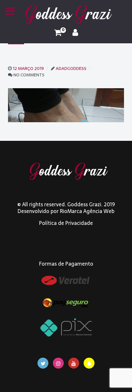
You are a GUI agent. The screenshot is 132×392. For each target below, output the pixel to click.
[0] (58, 33)
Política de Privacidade (66, 223)
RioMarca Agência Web (87, 211)
